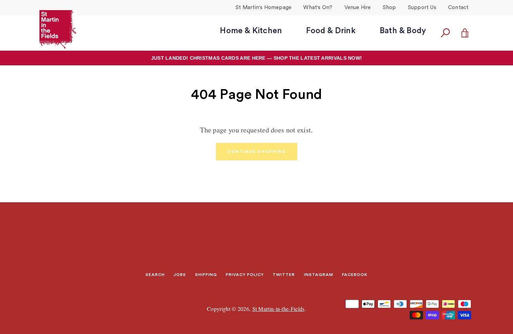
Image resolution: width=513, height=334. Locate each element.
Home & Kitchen (251, 31)
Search (155, 275)
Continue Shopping (256, 152)
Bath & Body (403, 31)
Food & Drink (330, 31)
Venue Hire (357, 7)
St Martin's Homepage (263, 7)
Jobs (179, 275)
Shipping (206, 275)
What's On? (317, 7)
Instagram (318, 275)
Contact (458, 7)
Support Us (422, 7)
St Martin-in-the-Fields (278, 308)
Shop (389, 7)
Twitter (284, 275)
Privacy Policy (245, 275)
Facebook (354, 275)
